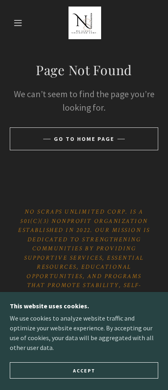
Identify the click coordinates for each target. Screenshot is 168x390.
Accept (84, 371)
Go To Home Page (84, 139)
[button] (18, 23)
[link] (85, 23)
